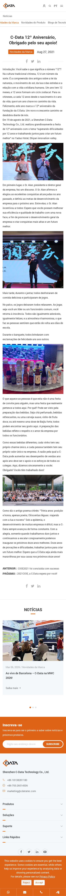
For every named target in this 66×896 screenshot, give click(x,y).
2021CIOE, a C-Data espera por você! (37, 573)
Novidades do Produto (33, 22)
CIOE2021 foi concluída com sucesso (38, 568)
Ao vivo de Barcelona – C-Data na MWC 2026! (30, 675)
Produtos (8, 804)
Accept (39, 882)
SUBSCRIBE (52, 744)
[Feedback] (58, 892)
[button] (30, 707)
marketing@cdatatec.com (21, 791)
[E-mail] (25, 892)
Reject (26, 882)
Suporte (7, 826)
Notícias (7, 16)
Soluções (8, 815)
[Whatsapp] (8, 892)
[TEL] (41, 892)
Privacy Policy (47, 876)
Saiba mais (13, 688)
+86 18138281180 (17, 780)
